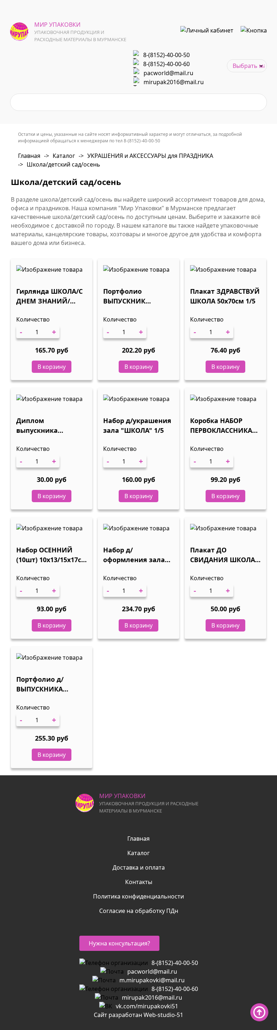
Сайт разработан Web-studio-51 (138, 1015)
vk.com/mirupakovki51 (147, 1006)
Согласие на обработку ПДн (138, 911)
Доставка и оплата (139, 867)
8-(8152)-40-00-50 (166, 55)
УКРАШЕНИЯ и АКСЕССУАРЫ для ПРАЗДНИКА (146, 156)
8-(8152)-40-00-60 (166, 64)
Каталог (59, 156)
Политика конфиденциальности (138, 896)
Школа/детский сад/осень (59, 164)
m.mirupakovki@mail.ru (152, 980)
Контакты (138, 882)
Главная (29, 156)
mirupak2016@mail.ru (174, 82)
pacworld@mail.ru (168, 73)
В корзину (52, 367)
